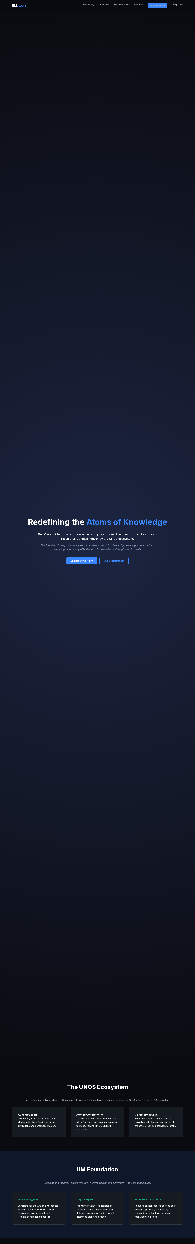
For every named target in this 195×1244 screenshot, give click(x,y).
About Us (138, 4)
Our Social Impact (114, 560)
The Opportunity (122, 4)
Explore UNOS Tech (82, 560)
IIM (19, 5)
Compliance (177, 4)
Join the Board (157, 5)
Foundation (104, 4)
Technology (88, 4)
